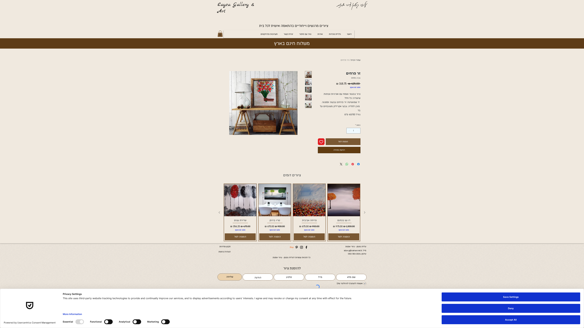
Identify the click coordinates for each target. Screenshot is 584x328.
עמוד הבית (355, 60)
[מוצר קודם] (365, 212)
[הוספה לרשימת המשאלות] (321, 141)
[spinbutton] (353, 130)
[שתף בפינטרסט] (353, 164)
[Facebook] (306, 247)
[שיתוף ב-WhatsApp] (347, 164)
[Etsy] (292, 247)
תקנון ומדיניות (225, 246)
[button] (220, 34)
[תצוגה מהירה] (344, 200)
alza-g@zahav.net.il (353, 250)
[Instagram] (301, 247)
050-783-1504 (354, 254)
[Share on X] (341, 164)
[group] (292, 212)
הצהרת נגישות (225, 251)
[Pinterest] (297, 247)
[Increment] (349, 130)
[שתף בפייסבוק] (358, 164)
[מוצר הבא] (219, 212)
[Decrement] (358, 130)
